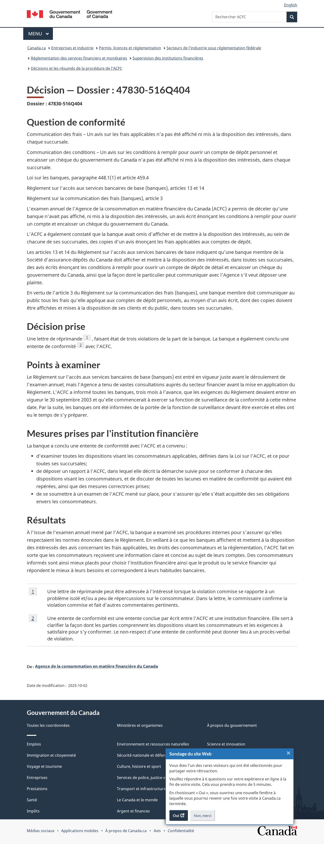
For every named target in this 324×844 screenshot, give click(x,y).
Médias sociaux (40, 830)
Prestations (37, 788)
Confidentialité (181, 830)
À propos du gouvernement (232, 725)
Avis (157, 830)
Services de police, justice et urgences (151, 777)
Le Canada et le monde (137, 799)
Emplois (34, 744)
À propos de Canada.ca (126, 830)
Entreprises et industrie (72, 48)
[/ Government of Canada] (69, 14)
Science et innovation (226, 744)
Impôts (33, 811)
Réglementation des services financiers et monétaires (79, 58)
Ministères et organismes (140, 725)
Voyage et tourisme (44, 766)
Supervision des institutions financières (168, 58)
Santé (32, 799)
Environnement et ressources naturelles (153, 744)
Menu (40, 33)
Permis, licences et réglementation (130, 48)
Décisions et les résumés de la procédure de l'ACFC (76, 68)
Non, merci (204, 817)
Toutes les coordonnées (48, 725)
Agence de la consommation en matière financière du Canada (96, 666)
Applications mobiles (79, 830)
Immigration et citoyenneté (51, 755)
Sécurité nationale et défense (143, 755)
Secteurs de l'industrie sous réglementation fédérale (214, 48)
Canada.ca (36, 48)
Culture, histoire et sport (139, 766)
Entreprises (37, 777)
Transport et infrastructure (141, 788)
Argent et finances (133, 811)
